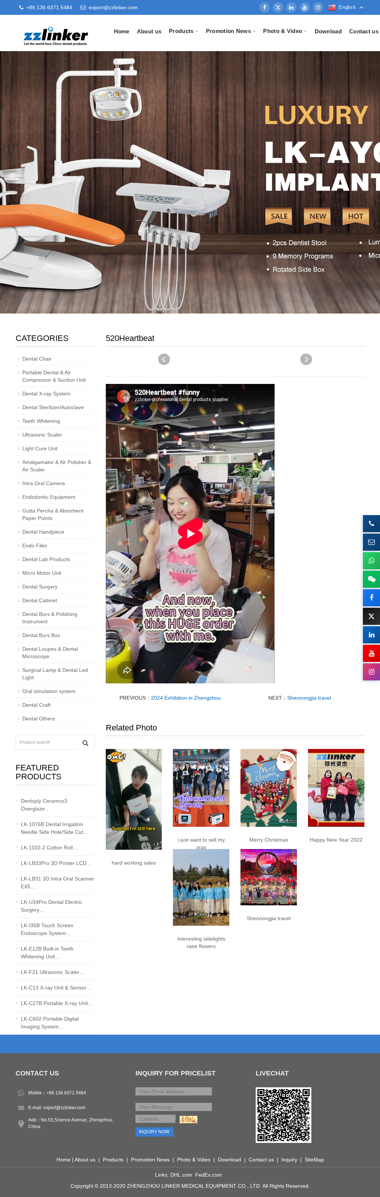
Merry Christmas (268, 840)
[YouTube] (304, 7)
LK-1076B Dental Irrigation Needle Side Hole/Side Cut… (54, 828)
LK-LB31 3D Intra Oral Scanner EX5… (57, 882)
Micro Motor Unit (41, 573)
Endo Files (34, 545)
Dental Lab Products (46, 559)
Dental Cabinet (39, 600)
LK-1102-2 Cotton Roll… (49, 847)
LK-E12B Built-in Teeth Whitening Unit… (47, 952)
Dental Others (38, 719)
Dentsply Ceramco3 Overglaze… (44, 805)
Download (328, 31)
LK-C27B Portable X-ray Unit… (57, 1003)
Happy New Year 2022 (336, 840)
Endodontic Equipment (48, 497)
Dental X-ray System (46, 394)
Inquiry (289, 1160)
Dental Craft (36, 705)
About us (149, 31)
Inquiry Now (154, 1131)
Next (306, 359)
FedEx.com (208, 1175)
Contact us (261, 1160)
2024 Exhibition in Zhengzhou (186, 698)
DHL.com (181, 1175)
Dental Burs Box (41, 635)
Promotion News (150, 1160)
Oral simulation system (49, 691)
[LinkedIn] (291, 7)
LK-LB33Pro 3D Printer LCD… (56, 863)
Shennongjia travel (309, 698)
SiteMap (314, 1160)
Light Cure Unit (40, 448)
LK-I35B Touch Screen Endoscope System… (47, 929)
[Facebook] (264, 7)
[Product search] (85, 743)
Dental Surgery (40, 587)
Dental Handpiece (43, 532)
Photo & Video (193, 1160)
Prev (164, 359)
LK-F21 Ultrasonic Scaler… (53, 972)
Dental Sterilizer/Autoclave (53, 407)
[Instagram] (318, 7)
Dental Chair (37, 359)
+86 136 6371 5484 (66, 1092)
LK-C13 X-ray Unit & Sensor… (56, 988)
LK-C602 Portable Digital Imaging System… (50, 1022)
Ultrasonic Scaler (42, 435)
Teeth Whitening (41, 421)
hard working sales (134, 863)
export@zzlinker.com (113, 7)
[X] (278, 7)
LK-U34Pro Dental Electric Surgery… (51, 906)
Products (113, 1160)
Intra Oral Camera (43, 483)
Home (122, 31)
